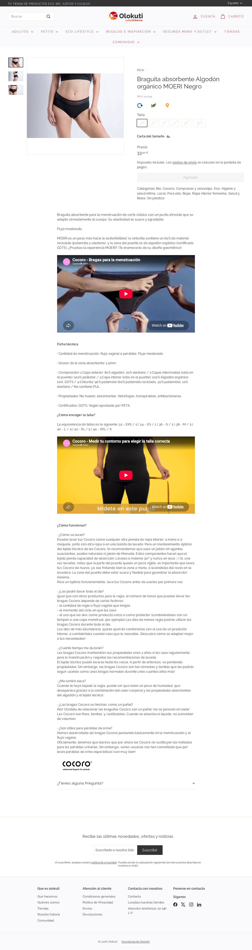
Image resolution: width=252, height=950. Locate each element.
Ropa (187, 193)
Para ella (174, 193)
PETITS (48, 31)
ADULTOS (21, 31)
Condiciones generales (99, 896)
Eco (217, 188)
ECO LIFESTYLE (80, 31)
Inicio (140, 70)
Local (161, 193)
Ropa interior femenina (209, 193)
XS (142, 123)
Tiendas (43, 908)
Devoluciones (92, 914)
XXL (199, 123)
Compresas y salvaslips (194, 188)
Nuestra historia (48, 914)
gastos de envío (184, 162)
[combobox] (31, 16)
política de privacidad (104, 862)
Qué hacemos (47, 896)
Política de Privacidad (98, 902)
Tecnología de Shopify (135, 941)
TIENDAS (232, 31)
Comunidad (45, 920)
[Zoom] (75, 105)
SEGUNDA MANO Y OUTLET (188, 31)
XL (186, 123)
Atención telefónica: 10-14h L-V (147, 911)
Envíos (87, 908)
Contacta (134, 896)
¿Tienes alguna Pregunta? (80, 783)
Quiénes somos (48, 902)
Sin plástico (156, 198)
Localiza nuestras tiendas (146, 902)
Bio (158, 188)
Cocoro (168, 188)
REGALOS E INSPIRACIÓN (129, 31)
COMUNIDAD (124, 42)
